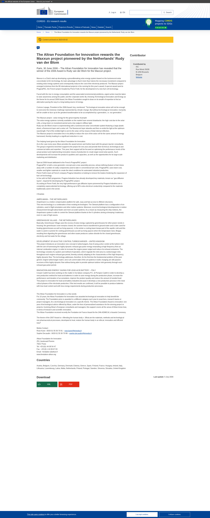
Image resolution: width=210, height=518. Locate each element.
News (93, 27)
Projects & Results (66, 27)
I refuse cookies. (174, 514)
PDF (71, 384)
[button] (122, 12)
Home (40, 27)
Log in (113, 12)
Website (139, 77)
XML (49, 384)
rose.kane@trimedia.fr (73, 331)
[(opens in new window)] (54, 11)
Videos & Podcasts (82, 27)
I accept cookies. (142, 514)
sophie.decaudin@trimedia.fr (80, 333)
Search (108, 27)
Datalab (101, 27)
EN (38, 47)
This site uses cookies (36, 514)
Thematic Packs (50, 27)
